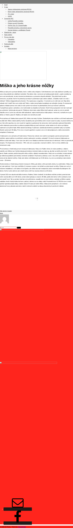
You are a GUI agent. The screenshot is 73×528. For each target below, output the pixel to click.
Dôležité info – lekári (10, 32)
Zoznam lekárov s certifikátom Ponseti (19, 30)
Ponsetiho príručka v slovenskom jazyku (20, 28)
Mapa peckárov (12, 48)
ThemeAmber (22, 527)
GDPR (10, 16)
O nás (6, 7)
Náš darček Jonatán (6, 211)
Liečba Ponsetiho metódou (15, 21)
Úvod (5, 5)
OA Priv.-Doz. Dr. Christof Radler (17, 25)
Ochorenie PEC (8, 18)
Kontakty (6, 46)
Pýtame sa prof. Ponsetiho (15, 23)
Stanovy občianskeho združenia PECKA (19, 9)
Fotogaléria (11, 39)
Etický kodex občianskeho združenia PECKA (21, 11)
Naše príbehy (8, 34)
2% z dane (11, 14)
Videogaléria (11, 41)
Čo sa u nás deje (9, 37)
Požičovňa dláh (8, 44)
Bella (1, 213)
